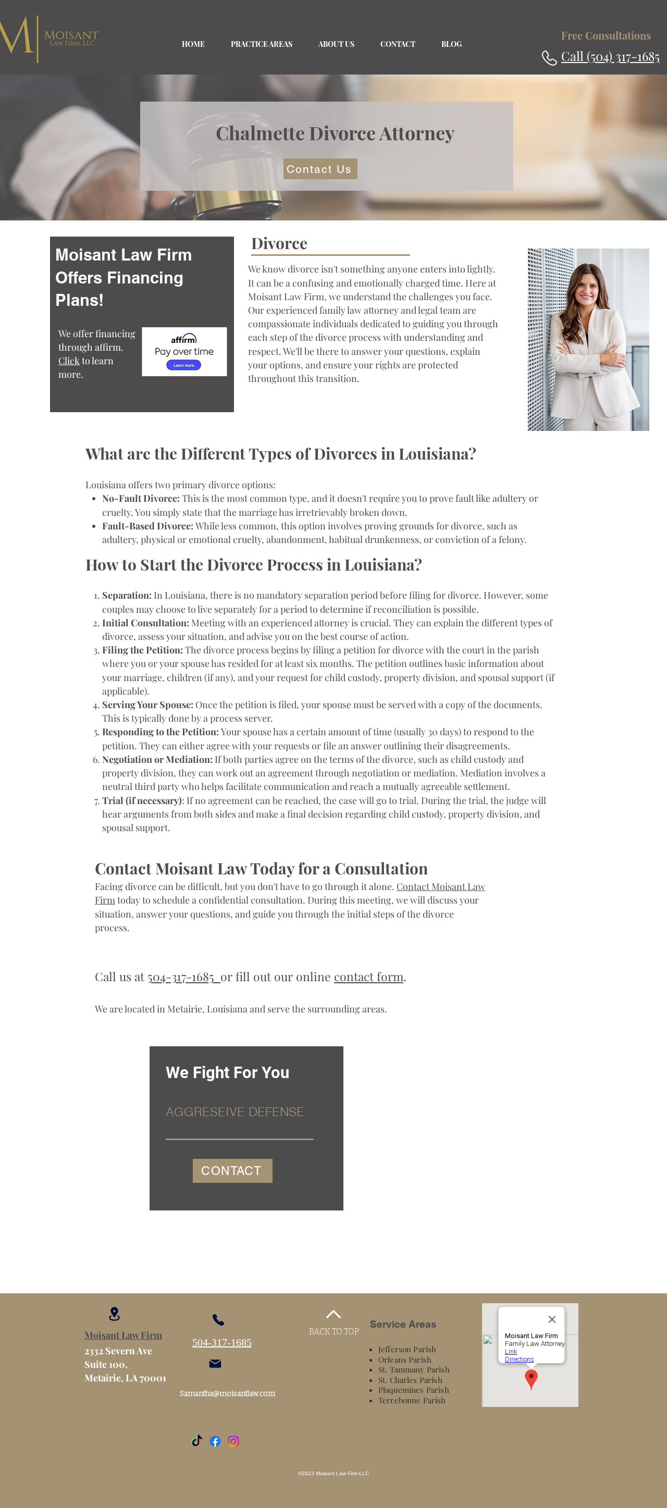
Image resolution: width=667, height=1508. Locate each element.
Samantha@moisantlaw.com (227, 1393)
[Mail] (215, 1363)
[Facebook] (215, 1441)
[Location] (114, 1314)
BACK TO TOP (334, 1332)
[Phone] (218, 1320)
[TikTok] (197, 1441)
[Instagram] (233, 1441)
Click (69, 360)
